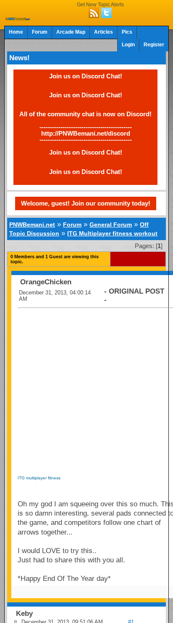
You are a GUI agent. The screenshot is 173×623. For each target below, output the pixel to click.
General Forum (110, 224)
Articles (103, 32)
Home (16, 32)
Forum (39, 32)
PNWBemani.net (32, 224)
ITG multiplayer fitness (39, 478)
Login (128, 45)
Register (154, 45)
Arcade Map (70, 32)
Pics (127, 32)
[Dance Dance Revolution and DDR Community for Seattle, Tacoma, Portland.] (17, 17)
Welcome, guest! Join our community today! (85, 203)
